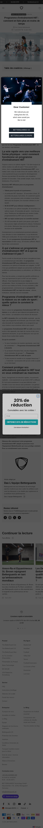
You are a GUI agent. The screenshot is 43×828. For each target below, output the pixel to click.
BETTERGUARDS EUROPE (21, 135)
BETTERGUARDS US (21, 130)
